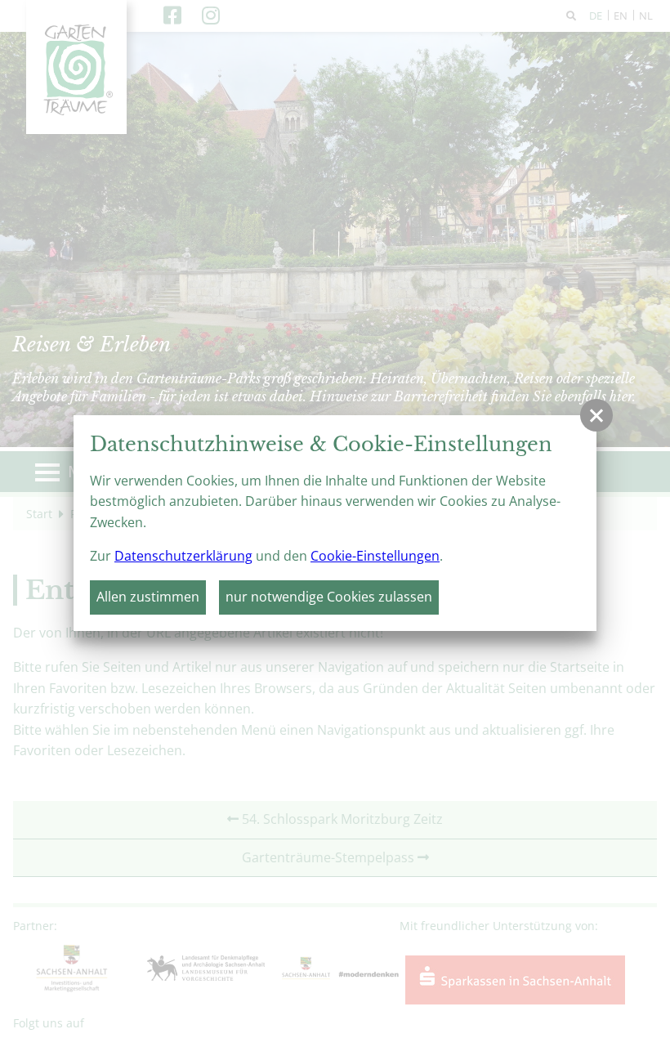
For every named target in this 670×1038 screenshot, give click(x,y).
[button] (596, 415)
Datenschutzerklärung (183, 556)
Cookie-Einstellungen (375, 556)
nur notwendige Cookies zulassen (329, 597)
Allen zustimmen (147, 597)
